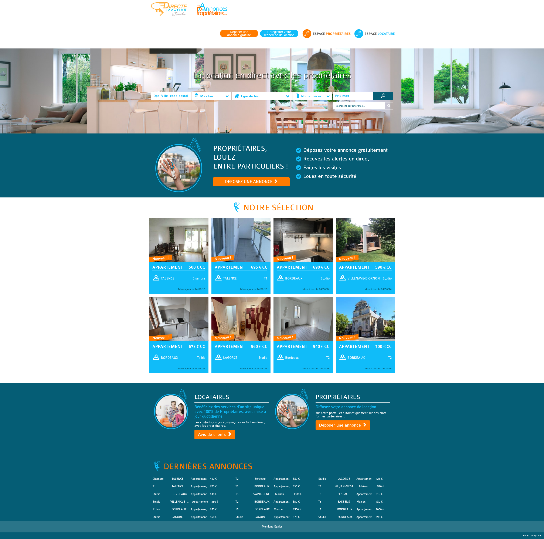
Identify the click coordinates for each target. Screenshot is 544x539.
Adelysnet (536, 535)
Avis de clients (212, 434)
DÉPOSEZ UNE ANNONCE (249, 181)
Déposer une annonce (340, 425)
